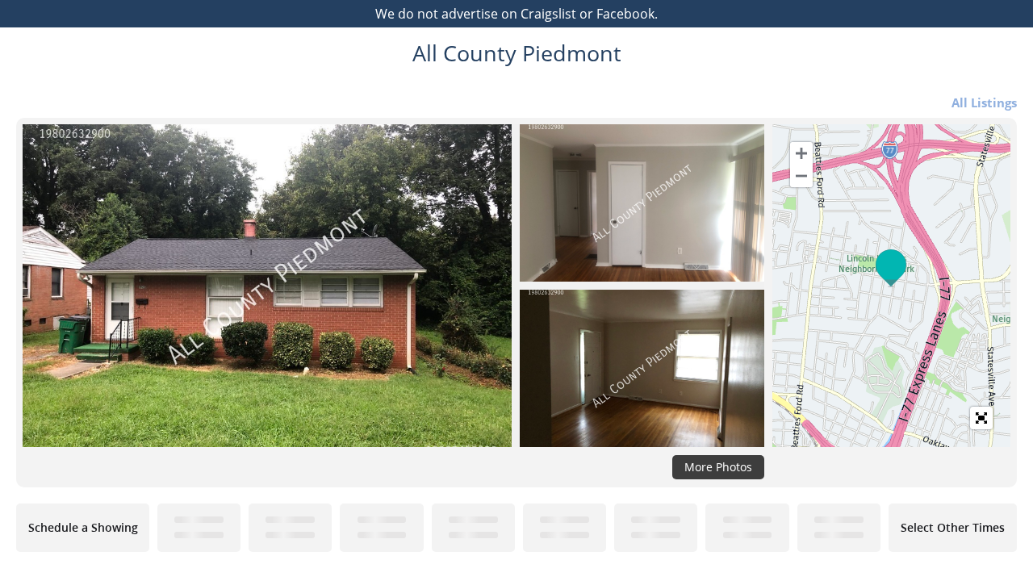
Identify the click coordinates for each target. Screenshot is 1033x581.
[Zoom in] (801, 153)
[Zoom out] (801, 176)
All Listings (984, 102)
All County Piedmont (516, 53)
